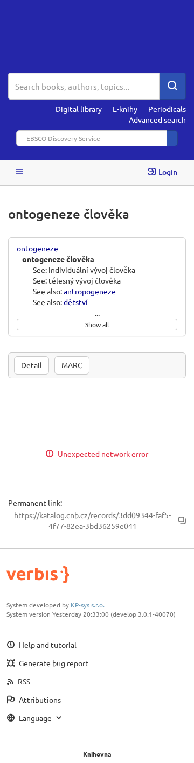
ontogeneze (37, 248)
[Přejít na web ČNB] (97, 36)
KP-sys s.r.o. (88, 604)
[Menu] (19, 172)
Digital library (79, 109)
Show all (97, 324)
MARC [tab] (71, 365)
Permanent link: (35, 502)
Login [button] (167, 172)
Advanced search (157, 119)
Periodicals (167, 109)
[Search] (172, 86)
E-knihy (125, 109)
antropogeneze (90, 291)
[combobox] (84, 86)
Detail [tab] (31, 365)
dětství (76, 302)
